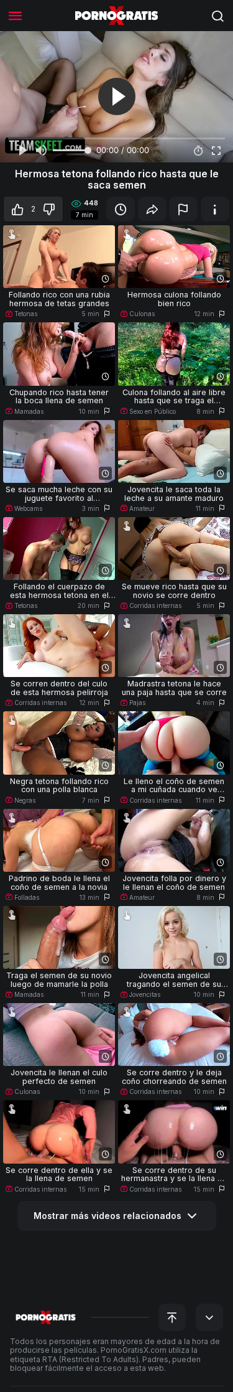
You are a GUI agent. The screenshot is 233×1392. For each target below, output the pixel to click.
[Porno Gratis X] (117, 15)
